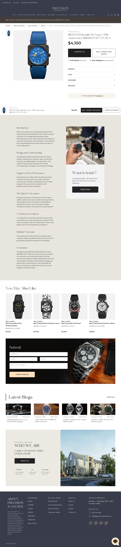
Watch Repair (73, 15)
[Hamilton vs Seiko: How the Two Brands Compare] (102, 414)
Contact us (72, 512)
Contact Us (90, 15)
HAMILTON (31, 520)
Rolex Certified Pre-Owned (26, 15)
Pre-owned (51, 15)
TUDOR (30, 508)
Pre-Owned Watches (55, 505)
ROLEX (30, 501)
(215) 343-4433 (96, 512)
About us (71, 501)
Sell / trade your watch (104, 53)
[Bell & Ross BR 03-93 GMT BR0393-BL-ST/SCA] (74, 313)
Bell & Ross (32, 26)
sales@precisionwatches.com (101, 516)
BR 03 (43, 26)
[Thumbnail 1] (9, 33)
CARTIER (31, 505)
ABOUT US (25, 461)
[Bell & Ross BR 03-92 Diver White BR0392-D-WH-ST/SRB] (102, 313)
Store (17, 2)
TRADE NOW (85, 189)
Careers (70, 508)
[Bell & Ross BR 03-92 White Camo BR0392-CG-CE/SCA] (47, 313)
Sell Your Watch (62, 15)
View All (111, 397)
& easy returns (103, 60)
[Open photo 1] (38, 55)
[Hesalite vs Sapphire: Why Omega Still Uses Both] (74, 414)
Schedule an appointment (30, 2)
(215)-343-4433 (7, 2)
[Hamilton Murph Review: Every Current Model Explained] (18, 414)
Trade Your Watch (54, 512)
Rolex (15, 15)
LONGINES (31, 516)
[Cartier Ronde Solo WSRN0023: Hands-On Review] (46, 414)
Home (8, 26)
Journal (82, 15)
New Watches (41, 15)
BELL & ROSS (32, 523)
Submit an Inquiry (112, 110)
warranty (78, 60)
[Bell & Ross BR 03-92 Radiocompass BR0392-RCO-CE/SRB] (19, 313)
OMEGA (30, 512)
